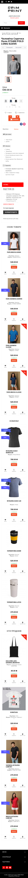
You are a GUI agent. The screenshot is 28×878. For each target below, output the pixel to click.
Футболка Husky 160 (14, 501)
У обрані (9, 112)
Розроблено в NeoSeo (14, 876)
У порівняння (21, 112)
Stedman (16, 129)
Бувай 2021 (14, 712)
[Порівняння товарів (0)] (6, 2)
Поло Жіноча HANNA (14, 252)
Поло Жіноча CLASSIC (14, 392)
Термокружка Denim (14, 551)
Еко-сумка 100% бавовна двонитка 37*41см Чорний (13, 662)
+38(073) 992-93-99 (14, 16)
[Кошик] (11, 2)
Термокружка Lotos (14, 602)
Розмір (14, 105)
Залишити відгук (11, 212)
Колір (13, 98)
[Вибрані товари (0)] (9, 2)
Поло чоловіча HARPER (14, 298)
